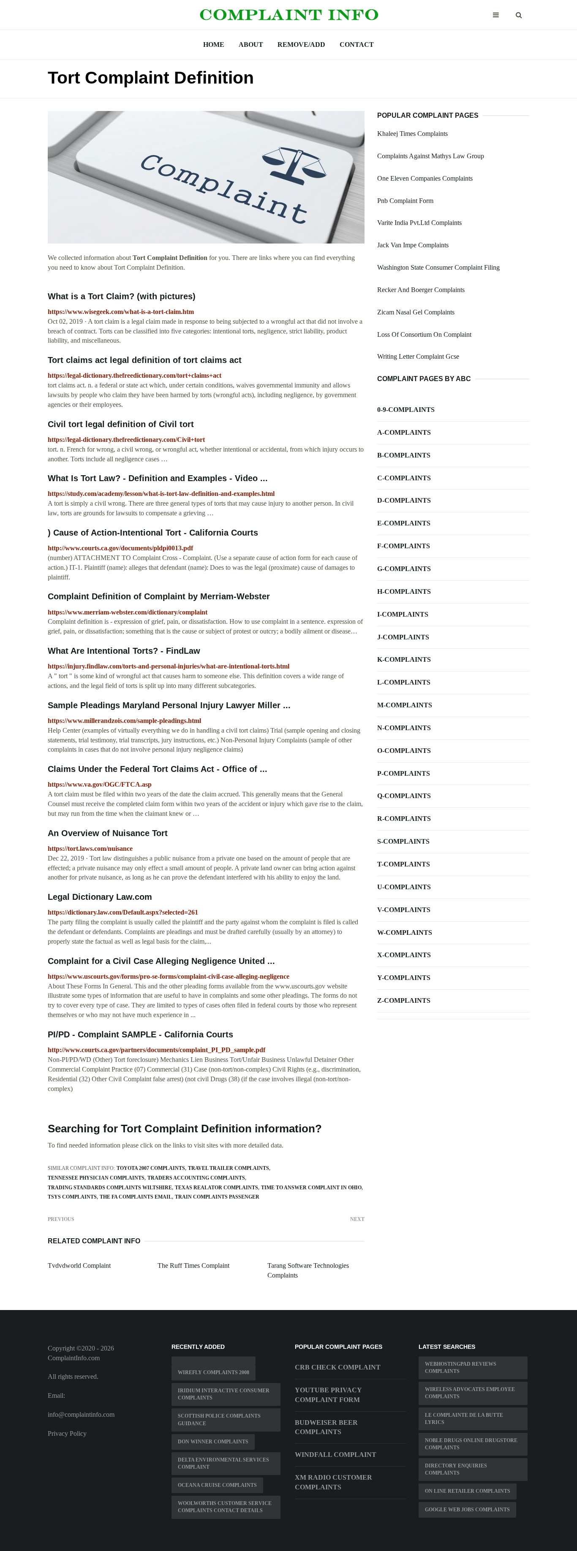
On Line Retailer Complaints (467, 1491)
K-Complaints (404, 659)
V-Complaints (403, 909)
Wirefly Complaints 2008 (213, 1372)
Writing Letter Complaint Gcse (418, 356)
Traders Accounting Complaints (196, 1178)
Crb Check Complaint (338, 1367)
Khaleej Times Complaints (412, 133)
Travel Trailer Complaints (228, 1168)
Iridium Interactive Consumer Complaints (223, 1394)
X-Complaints (404, 954)
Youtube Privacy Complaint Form (328, 1394)
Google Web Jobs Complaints (467, 1510)
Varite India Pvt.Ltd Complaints (419, 222)
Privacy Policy (67, 1433)
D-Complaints (404, 500)
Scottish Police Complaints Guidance (219, 1419)
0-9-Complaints (406, 409)
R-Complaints (404, 818)
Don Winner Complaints (213, 1442)
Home (213, 44)
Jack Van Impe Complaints (413, 245)
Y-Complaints (403, 977)
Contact (357, 44)
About (251, 44)
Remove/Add (301, 44)
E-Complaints (403, 523)
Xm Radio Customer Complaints (333, 1482)
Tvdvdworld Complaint (79, 1265)
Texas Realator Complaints (216, 1188)
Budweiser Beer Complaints (326, 1427)
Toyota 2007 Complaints (151, 1168)
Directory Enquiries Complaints (456, 1469)
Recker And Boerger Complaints (421, 289)
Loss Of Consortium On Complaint (424, 334)
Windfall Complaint (335, 1454)
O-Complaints (404, 750)
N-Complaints (404, 727)
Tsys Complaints (72, 1197)
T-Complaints (403, 864)
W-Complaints (404, 932)
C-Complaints (404, 478)
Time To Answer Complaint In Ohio (311, 1188)
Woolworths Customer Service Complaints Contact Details (225, 1506)
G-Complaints (404, 568)
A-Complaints (404, 432)
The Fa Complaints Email (136, 1197)
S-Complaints (403, 841)
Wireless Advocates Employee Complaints (470, 1392)
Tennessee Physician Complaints (96, 1178)
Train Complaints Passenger (217, 1197)
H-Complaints (404, 591)
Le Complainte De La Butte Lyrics (464, 1418)
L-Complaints (403, 682)
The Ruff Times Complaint (193, 1265)
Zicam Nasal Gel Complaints (416, 312)
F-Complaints (403, 545)
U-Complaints (404, 887)
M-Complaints (404, 705)
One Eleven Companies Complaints (425, 178)
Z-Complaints (403, 1000)
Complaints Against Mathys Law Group (430, 156)
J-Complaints (403, 637)
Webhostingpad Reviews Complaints (460, 1367)
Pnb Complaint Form (405, 200)
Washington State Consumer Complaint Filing (438, 267)
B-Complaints (403, 455)
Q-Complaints (404, 795)
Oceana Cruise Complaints (217, 1485)
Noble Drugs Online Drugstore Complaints (471, 1444)
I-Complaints (402, 614)
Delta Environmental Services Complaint (223, 1463)
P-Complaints (403, 773)
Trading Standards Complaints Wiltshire (110, 1188)
